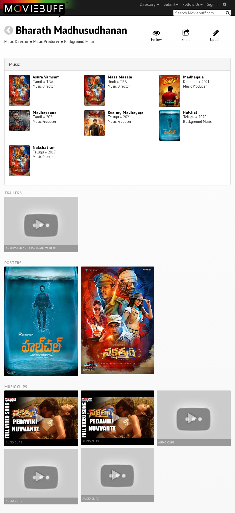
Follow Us (191, 4)
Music (14, 64)
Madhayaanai (45, 112)
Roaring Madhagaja (125, 112)
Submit (169, 4)
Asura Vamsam (46, 77)
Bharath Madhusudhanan (71, 30)
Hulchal (190, 112)
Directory (148, 4)
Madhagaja (193, 77)
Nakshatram (44, 147)
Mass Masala (120, 77)
